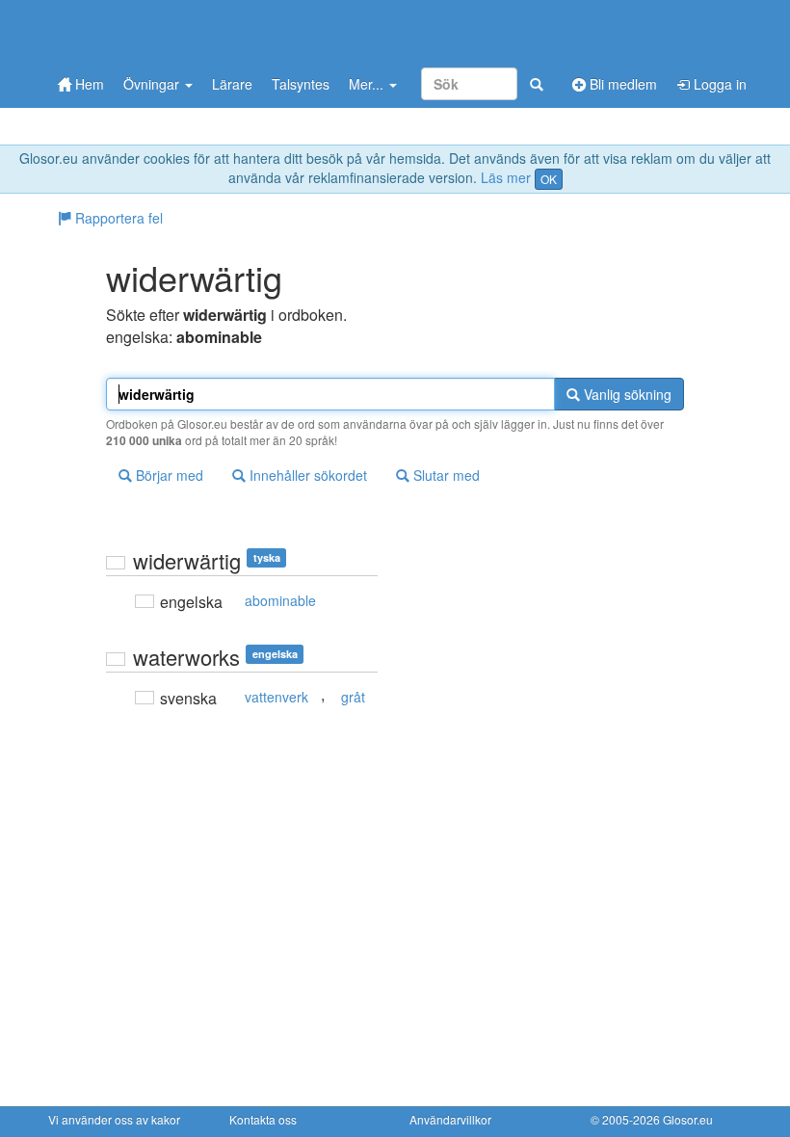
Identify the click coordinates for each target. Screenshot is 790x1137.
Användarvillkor (450, 1119)
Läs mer (506, 177)
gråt (353, 696)
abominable (280, 600)
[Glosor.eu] (149, 31)
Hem (87, 83)
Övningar (153, 83)
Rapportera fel (117, 217)
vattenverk (276, 696)
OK (548, 179)
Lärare (232, 83)
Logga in (718, 83)
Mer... (368, 83)
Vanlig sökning (626, 394)
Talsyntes (300, 83)
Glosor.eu (688, 1119)
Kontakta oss (263, 1119)
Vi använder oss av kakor (114, 1119)
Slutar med (444, 475)
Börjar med (167, 475)
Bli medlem (621, 83)
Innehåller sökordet (306, 475)
